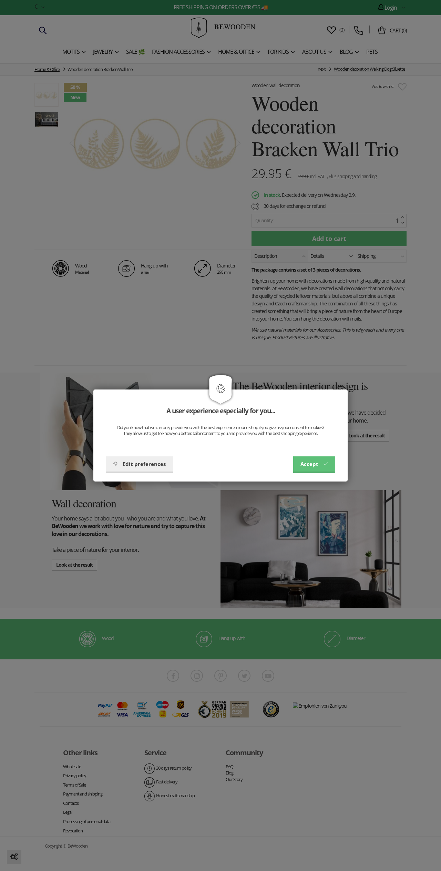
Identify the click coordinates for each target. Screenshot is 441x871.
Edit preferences (144, 463)
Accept (309, 463)
